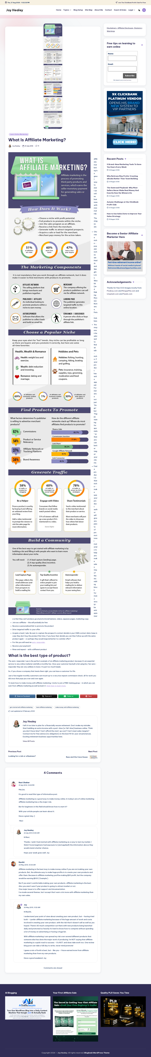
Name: (111, 54)
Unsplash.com (113, 294)
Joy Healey (14, 10)
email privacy (127, 80)
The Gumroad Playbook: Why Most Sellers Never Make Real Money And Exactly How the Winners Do (123, 190)
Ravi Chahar (24, 782)
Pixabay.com (112, 291)
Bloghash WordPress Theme (97, 1053)
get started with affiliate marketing (21, 707)
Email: (110, 64)
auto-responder (38, 642)
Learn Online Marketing (19, 134)
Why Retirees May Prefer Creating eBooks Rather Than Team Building (122, 177)
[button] (29, 741)
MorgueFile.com (128, 291)
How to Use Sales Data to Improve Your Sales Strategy (124, 215)
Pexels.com (127, 294)
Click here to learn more (56, 686)
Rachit (22, 862)
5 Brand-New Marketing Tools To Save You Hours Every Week (124, 165)
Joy (25, 905)
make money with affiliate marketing (67, 707)
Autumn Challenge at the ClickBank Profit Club (122, 203)
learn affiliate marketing (44, 707)
